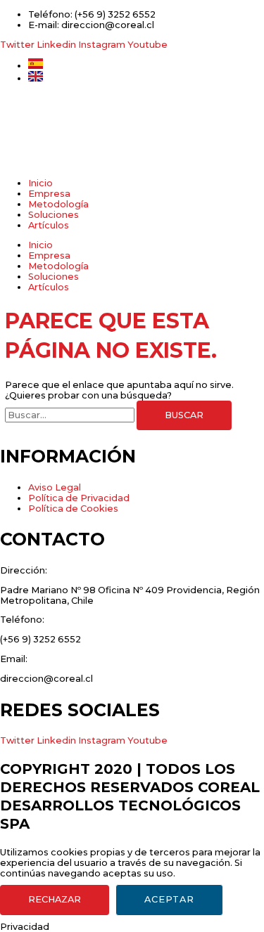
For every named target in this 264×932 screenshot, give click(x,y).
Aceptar (169, 899)
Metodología (58, 204)
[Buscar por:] (71, 415)
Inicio (40, 183)
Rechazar (54, 899)
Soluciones (53, 214)
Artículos (48, 225)
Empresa (49, 193)
